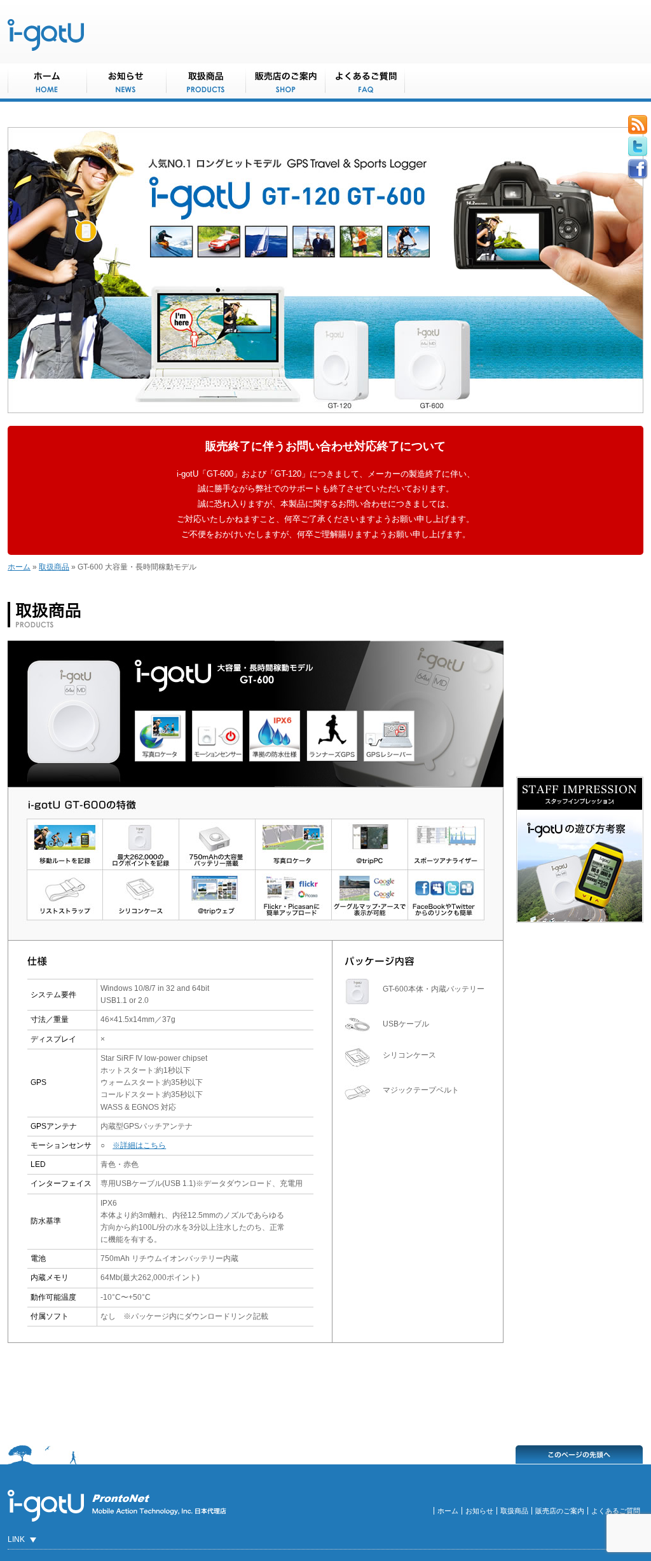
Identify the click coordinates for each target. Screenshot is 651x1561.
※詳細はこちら (139, 1145)
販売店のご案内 (559, 1511)
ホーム (19, 566)
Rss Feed (637, 124)
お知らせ (479, 1511)
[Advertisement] (255, 1390)
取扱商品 (54, 566)
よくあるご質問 (615, 1511)
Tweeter (637, 147)
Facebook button (637, 169)
